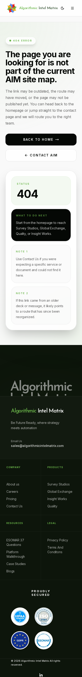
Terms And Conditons (55, 549)
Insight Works (57, 499)
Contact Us (14, 506)
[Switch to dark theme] (62, 8)
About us (12, 484)
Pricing (11, 499)
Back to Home (38, 139)
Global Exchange (59, 491)
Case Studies (16, 564)
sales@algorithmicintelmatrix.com (37, 446)
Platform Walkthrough (15, 554)
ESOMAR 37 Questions (15, 542)
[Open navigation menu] (72, 8)
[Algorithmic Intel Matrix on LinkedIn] (41, 675)
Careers (12, 491)
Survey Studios (58, 484)
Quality (52, 506)
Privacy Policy (57, 540)
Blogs (10, 571)
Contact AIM (44, 155)
